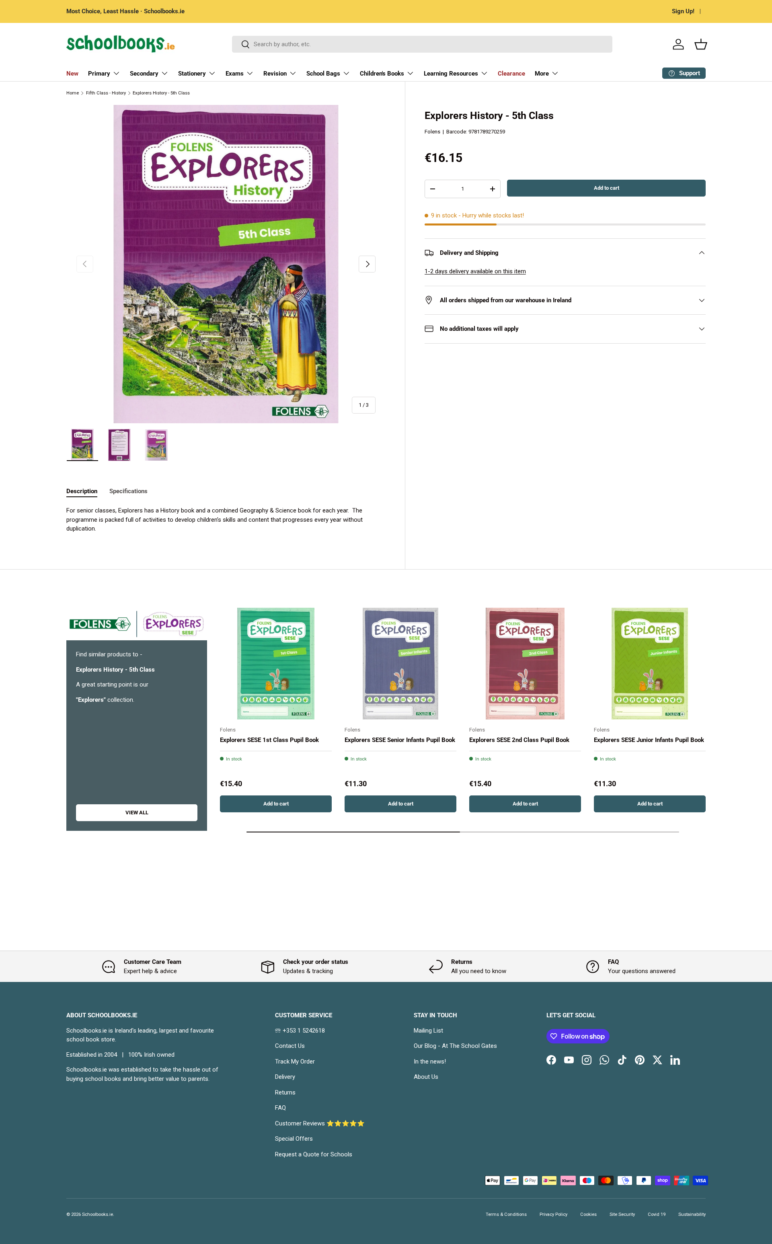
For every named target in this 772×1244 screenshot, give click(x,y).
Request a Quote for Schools (313, 1154)
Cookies (588, 1214)
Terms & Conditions (506, 1214)
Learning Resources (451, 73)
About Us (426, 1076)
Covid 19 (656, 1214)
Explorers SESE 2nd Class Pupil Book (519, 739)
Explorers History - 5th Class (161, 93)
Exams (235, 73)
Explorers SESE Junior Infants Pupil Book (649, 739)
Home (72, 93)
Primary (99, 73)
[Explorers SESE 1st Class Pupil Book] (276, 663)
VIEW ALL (136, 813)
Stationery (192, 73)
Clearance (511, 73)
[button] (701, 44)
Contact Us (290, 1045)
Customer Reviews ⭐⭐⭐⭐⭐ (320, 1123)
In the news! (430, 1061)
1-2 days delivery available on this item (475, 271)
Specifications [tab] (128, 491)
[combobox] (422, 44)
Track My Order (295, 1061)
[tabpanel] (226, 519)
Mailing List (428, 1030)
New (72, 73)
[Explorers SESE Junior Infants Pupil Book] (650, 663)
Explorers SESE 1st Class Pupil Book (269, 739)
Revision (275, 73)
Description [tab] (81, 491)
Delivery (285, 1076)
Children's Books (382, 73)
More (542, 73)
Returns (285, 1092)
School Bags (323, 73)
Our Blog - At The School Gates (455, 1045)
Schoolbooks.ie (97, 1214)
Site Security (622, 1214)
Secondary (144, 73)
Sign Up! (683, 11)
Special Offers (294, 1138)
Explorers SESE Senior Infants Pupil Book (400, 739)
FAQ (280, 1107)
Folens (432, 131)
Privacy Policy (553, 1214)
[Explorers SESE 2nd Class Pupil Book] (525, 663)
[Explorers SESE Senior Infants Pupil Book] (400, 663)
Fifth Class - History (106, 93)
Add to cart (606, 187)
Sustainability (692, 1214)
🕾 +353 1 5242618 (300, 1030)
